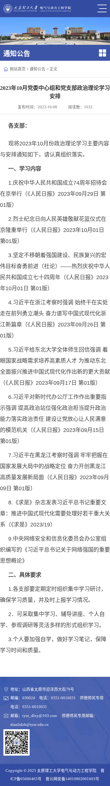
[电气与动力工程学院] (37, 8)
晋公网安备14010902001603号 (72, 779)
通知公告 (38, 69)
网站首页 (18, 69)
